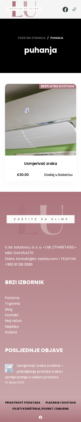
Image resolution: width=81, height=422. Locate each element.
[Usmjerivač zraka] (40, 120)
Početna (12, 297)
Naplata (12, 326)
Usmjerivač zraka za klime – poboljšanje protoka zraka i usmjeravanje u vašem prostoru (34, 371)
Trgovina (12, 303)
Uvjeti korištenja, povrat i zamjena (40, 408)
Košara (11, 332)
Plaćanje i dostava (61, 402)
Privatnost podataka (22, 402)
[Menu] (74, 9)
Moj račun (13, 320)
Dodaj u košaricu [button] (58, 174)
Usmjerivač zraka (40, 163)
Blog (8, 309)
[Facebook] (65, 9)
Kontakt (12, 315)
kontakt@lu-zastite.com (37, 258)
